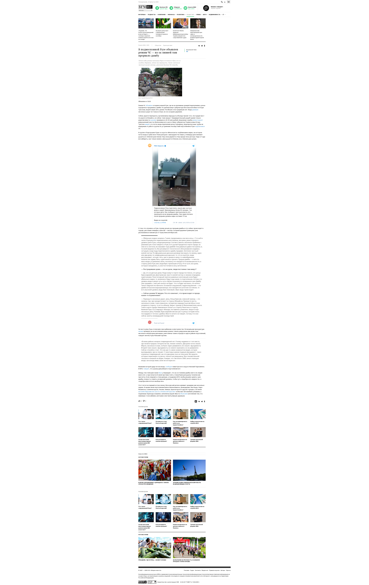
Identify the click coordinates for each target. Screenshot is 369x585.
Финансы (171, 14)
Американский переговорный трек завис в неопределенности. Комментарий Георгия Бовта (197, 35)
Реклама (186, 570)
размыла (195, 110)
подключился (200, 126)
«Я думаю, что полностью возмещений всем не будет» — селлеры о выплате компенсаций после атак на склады (146, 35)
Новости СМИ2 (142, 454)
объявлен (149, 105)
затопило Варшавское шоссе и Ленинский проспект (157, 391)
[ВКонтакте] (199, 46)
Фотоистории (143, 457)
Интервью (142, 14)
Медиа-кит (205, 570)
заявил (147, 124)
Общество (190, 14)
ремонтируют (198, 120)
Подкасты (151, 14)
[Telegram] (202, 46)
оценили (153, 120)
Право (198, 14)
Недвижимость (214, 14)
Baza (160, 373)
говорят (146, 369)
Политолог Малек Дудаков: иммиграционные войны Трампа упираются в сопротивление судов (180, 34)
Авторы (223, 570)
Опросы (228, 570)
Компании (161, 14)
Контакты (198, 570)
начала (140, 331)
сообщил (168, 367)
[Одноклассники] (204, 46)
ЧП (187, 51)
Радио (192, 570)
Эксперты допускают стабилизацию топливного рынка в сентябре (162, 33)
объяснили (184, 394)
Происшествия (167, 45)
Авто (205, 14)
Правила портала (214, 570)
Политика (180, 14)
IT (223, 14)
